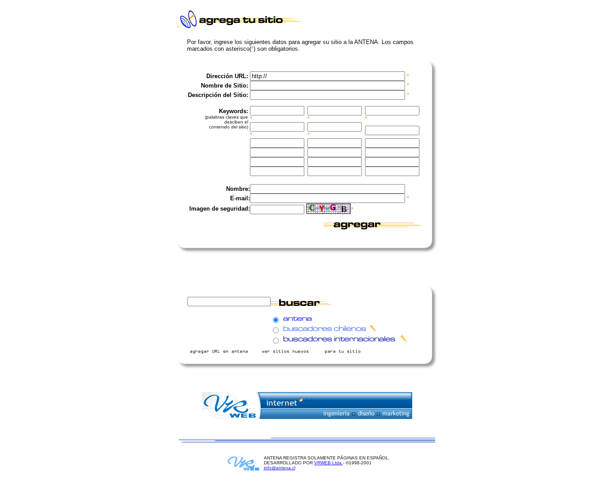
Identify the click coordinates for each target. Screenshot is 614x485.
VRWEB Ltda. (328, 462)
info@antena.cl (279, 467)
